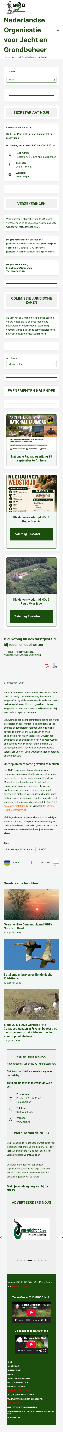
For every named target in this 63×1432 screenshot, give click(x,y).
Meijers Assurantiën (16, 240)
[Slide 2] (21, 1260)
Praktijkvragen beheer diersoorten (25, 1399)
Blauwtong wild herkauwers (20, 849)
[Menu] (58, 29)
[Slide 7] (42, 1260)
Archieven (11, 358)
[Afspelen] (16, 1320)
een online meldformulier (16, 806)
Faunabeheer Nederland (16, 655)
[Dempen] (42, 1320)
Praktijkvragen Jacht (18, 1382)
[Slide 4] (30, 1260)
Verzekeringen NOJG (29, 227)
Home (9, 1362)
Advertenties (13, 1417)
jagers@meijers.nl (22, 268)
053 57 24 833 (24, 166)
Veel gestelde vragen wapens (22, 1407)
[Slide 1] (17, 1260)
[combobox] (28, 79)
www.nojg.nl (22, 176)
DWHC (42, 849)
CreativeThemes (20, 1286)
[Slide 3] (24, 1260)
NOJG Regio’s (13, 1366)
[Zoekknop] (54, 79)
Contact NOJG (14, 1370)
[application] (31, 1312)
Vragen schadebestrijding (20, 1395)
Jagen (10, 1374)
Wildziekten (35, 655)
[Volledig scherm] (46, 1320)
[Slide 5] (35, 1260)
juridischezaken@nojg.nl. (33, 333)
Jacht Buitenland (16, 1386)
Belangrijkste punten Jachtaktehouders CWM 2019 (30, 1412)
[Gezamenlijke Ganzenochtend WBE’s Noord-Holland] (31, 904)
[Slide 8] (45, 1260)
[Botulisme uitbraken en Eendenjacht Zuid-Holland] (31, 954)
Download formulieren (18, 1378)
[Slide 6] (38, 1260)
